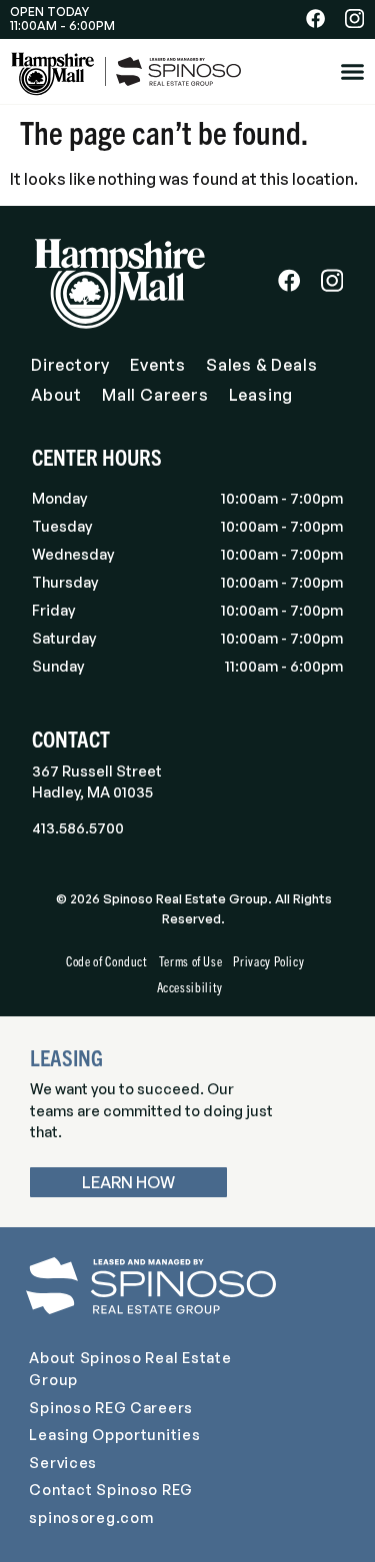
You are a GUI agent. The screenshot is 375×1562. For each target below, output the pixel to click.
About (56, 395)
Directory (70, 365)
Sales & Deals (261, 365)
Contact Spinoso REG (111, 1489)
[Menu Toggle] (352, 71)
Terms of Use (191, 960)
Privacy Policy (268, 960)
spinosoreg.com (91, 1517)
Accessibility (190, 986)
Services (63, 1462)
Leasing (261, 395)
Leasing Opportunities (114, 1434)
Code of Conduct (107, 960)
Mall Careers (155, 395)
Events (158, 365)
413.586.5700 (78, 827)
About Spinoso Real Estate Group (130, 1368)
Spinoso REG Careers (111, 1407)
